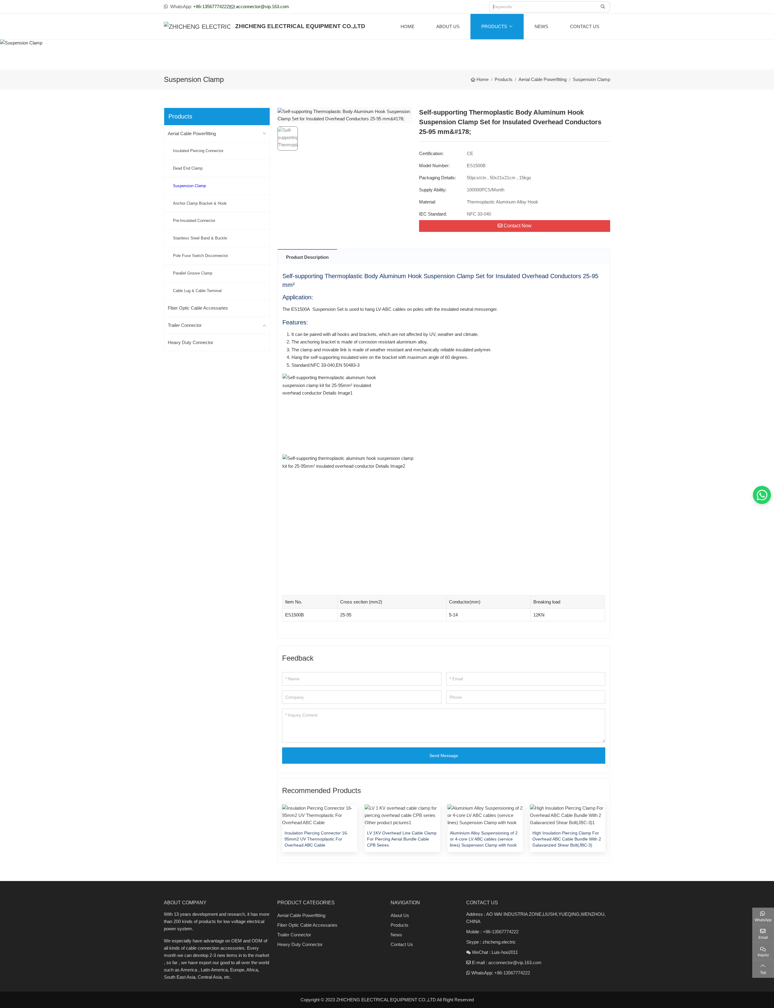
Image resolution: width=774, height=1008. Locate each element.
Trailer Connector (185, 325)
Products (494, 26)
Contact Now (518, 225)
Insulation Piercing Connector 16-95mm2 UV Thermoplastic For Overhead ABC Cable (316, 839)
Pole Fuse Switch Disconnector (200, 255)
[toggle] (264, 133)
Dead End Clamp (188, 168)
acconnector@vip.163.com (262, 6)
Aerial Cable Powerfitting (192, 133)
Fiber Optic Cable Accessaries (198, 308)
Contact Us (584, 26)
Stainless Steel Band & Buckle (200, 238)
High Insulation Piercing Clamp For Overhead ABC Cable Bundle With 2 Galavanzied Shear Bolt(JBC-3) (566, 839)
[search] (603, 6)
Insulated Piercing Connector (198, 150)
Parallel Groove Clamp (192, 273)
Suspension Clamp (189, 186)
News (541, 26)
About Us (448, 26)
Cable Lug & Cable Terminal (197, 290)
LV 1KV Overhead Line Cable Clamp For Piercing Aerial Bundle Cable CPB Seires (402, 839)
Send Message (443, 755)
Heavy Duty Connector (190, 342)
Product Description (307, 257)
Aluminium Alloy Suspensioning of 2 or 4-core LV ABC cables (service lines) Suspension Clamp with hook (484, 839)
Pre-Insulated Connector (194, 220)
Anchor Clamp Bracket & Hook (200, 203)
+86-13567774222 (211, 6)
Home (408, 26)
